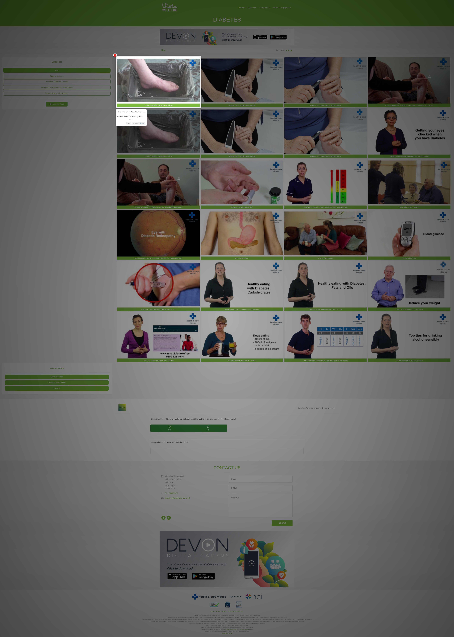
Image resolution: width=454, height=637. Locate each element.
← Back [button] (135, 123)
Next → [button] (142, 123)
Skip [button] (129, 123)
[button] (129, 119)
